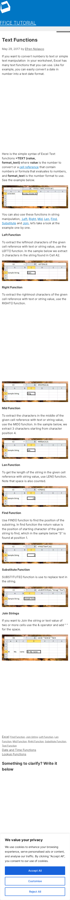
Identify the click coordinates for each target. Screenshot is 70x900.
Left (24, 219)
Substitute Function (55, 741)
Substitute (9, 223)
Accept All (35, 870)
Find (54, 219)
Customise (35, 881)
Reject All (35, 891)
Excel (5, 737)
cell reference (29, 167)
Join (26, 223)
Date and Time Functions (19, 750)
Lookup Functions (14, 754)
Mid (40, 219)
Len (46, 219)
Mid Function (20, 741)
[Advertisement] (35, 114)
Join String (32, 736)
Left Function (46, 736)
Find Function (17, 736)
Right (32, 219)
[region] (35, 867)
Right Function (36, 741)
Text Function (9, 745)
